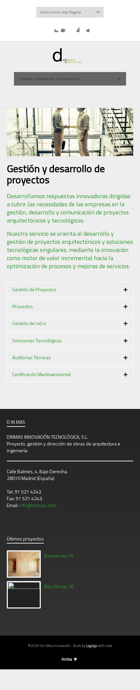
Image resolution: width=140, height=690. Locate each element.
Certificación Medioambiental (41, 374)
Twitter (54, 28)
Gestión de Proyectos (34, 289)
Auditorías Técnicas (31, 357)
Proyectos (22, 306)
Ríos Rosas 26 (59, 586)
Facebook (65, 28)
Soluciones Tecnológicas (37, 340)
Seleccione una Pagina (60, 12)
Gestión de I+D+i (29, 323)
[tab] (70, 289)
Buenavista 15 (58, 555)
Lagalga (91, 645)
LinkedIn (86, 28)
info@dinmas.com (37, 505)
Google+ (75, 28)
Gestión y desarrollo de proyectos (49, 78)
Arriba (67, 659)
